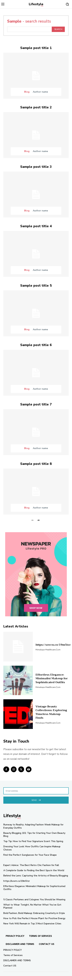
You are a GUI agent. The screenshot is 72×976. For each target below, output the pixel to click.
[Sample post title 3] (36, 194)
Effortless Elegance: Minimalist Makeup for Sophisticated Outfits (51, 678)
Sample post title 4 (36, 226)
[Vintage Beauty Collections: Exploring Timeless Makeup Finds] (18, 714)
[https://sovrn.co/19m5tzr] (18, 646)
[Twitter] (21, 769)
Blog (26, 91)
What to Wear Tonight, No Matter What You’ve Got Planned (32, 906)
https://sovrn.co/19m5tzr (53, 644)
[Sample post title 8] (36, 492)
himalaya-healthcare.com (47, 649)
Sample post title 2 (36, 107)
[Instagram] (14, 769)
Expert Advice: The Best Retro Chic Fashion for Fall (31, 865)
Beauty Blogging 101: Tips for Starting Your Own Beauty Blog (34, 834)
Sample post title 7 (36, 404)
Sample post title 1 (36, 48)
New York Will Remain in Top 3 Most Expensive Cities (32, 923)
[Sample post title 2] (36, 135)
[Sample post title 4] (36, 254)
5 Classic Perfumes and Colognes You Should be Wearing (34, 899)
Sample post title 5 (36, 285)
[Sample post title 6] (36, 373)
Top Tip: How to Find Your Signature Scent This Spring (33, 841)
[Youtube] (29, 769)
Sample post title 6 (36, 345)
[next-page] (38, 520)
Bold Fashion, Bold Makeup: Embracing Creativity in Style (34, 913)
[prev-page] (33, 520)
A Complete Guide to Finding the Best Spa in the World (33, 870)
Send (34, 800)
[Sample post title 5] (36, 313)
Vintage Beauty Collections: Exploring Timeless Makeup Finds (51, 712)
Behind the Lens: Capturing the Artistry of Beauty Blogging (35, 875)
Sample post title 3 (36, 166)
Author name (40, 91)
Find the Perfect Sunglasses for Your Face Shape (30, 855)
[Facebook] (6, 769)
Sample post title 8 (36, 463)
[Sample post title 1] (36, 76)
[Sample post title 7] (36, 432)
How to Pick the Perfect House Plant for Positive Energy (34, 918)
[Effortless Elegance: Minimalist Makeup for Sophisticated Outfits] (18, 680)
